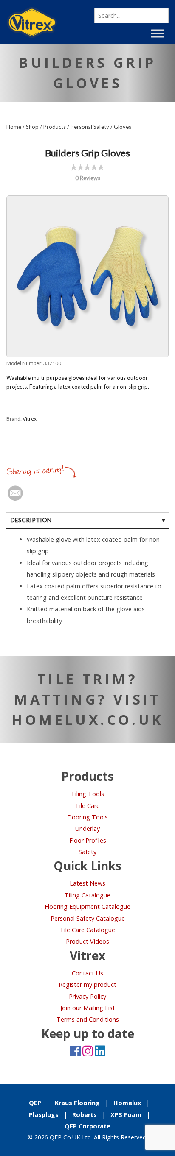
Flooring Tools (87, 817)
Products (54, 126)
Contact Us (87, 973)
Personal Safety (90, 126)
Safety (87, 852)
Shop (32, 126)
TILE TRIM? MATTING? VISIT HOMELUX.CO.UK (87, 699)
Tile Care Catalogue (87, 930)
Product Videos (87, 941)
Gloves (122, 126)
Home (13, 126)
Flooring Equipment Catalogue (87, 907)
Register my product (87, 985)
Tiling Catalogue (87, 895)
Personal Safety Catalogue (88, 918)
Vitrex (30, 418)
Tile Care (87, 806)
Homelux (127, 1103)
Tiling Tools (87, 794)
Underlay (87, 829)
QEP (35, 1103)
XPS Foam (125, 1115)
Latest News (87, 883)
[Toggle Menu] (157, 33)
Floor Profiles (87, 840)
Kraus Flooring (77, 1103)
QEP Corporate (87, 1126)
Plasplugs (44, 1115)
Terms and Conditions (87, 1019)
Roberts (84, 1115)
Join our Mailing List (87, 1008)
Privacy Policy (87, 996)
